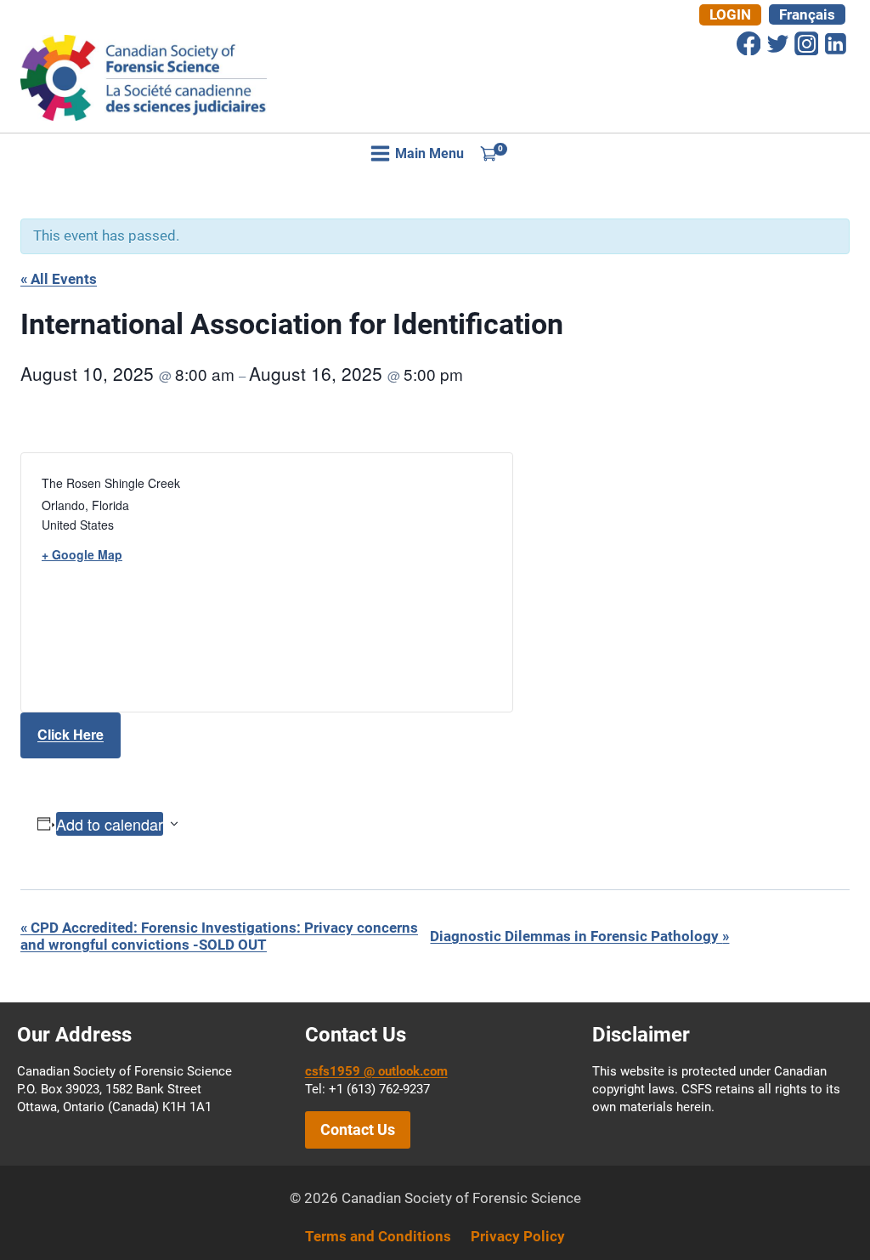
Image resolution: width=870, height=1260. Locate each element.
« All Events (58, 278)
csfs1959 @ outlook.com (376, 1071)
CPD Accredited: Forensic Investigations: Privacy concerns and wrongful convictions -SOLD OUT (219, 936)
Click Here (70, 734)
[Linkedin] (835, 43)
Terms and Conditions (378, 1236)
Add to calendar (109, 824)
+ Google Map (82, 554)
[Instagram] (806, 43)
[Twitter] (777, 43)
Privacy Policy (518, 1236)
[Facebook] (748, 43)
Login (730, 14)
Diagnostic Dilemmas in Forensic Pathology (579, 936)
